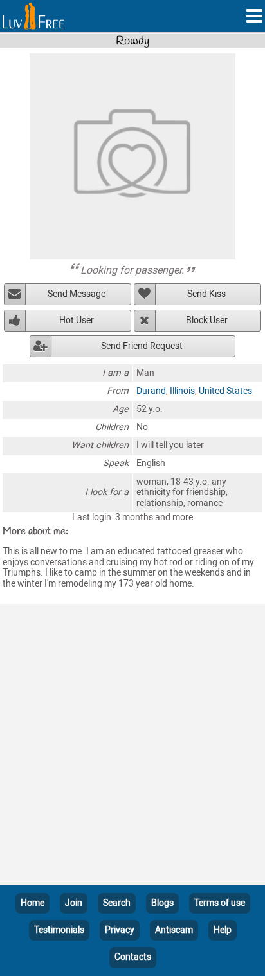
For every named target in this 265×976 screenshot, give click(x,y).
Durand (151, 391)
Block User (207, 320)
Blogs (162, 902)
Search (117, 902)
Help (223, 929)
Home (32, 902)
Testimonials (59, 929)
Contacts (132, 957)
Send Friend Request (142, 346)
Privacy (119, 929)
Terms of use (219, 902)
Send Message (76, 293)
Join (73, 902)
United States (225, 391)
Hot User (76, 320)
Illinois (182, 391)
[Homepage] (33, 16)
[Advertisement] (132, 746)
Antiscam (174, 929)
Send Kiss (206, 293)
